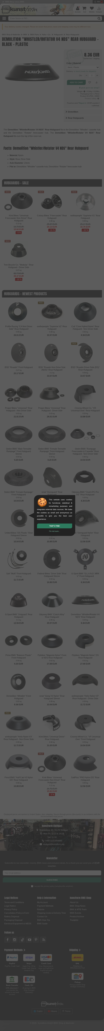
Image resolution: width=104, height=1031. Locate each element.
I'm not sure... (54, 531)
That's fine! (54, 526)
